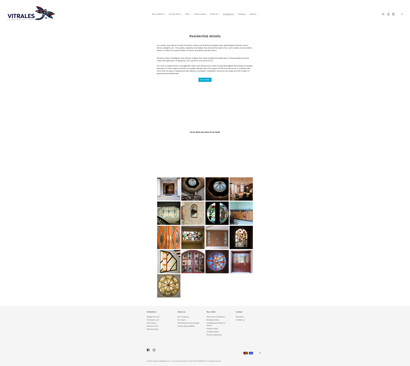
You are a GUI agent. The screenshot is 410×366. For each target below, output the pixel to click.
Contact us (240, 320)
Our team (181, 320)
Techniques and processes (188, 323)
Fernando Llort (153, 320)
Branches (239, 317)
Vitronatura (151, 323)
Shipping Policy (213, 320)
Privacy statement (214, 335)
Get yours (205, 80)
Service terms (152, 326)
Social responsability (186, 326)
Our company (183, 317)
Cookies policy (213, 332)
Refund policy (152, 329)
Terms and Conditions (216, 317)
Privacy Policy (212, 329)
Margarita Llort (153, 317)
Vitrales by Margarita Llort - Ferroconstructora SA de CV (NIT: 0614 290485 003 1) (180, 361)
